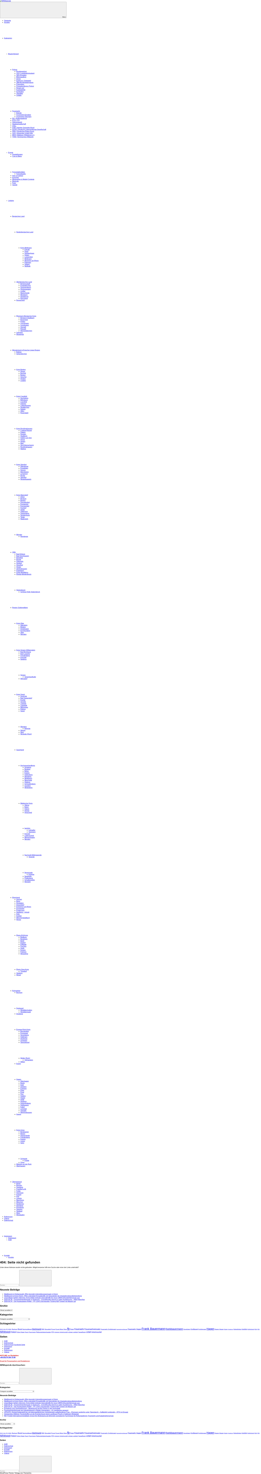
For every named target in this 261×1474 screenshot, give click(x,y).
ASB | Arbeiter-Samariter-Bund (23, 128)
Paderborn (20, 570)
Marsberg (27, 776)
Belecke (27, 728)
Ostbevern (24, 511)
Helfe (22, 1099)
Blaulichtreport (13, 54)
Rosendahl (24, 413)
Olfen (22, 411)
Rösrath (23, 329)
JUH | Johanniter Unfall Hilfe (22, 133)
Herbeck (23, 1101)
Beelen (23, 500)
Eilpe (22, 1090)
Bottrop (19, 352)
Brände (19, 113)
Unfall (88, 1332)
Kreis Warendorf (22, 495)
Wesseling (24, 954)
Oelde (22, 510)
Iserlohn (27, 828)
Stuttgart (19, 1211)
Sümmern (32, 832)
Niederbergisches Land (24, 232)
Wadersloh (24, 519)
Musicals (15, 181)
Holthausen (24, 1105)
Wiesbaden (20, 1215)
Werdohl (27, 882)
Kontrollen (20, 92)
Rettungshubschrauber (43, 1332)
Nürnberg (19, 1206)
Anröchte (23, 696)
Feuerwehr (16, 111)
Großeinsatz (202, 1329)
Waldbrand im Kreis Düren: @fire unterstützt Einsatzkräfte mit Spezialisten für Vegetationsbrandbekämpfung (43, 1296)
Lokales (11, 200)
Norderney (20, 1204)
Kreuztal (23, 657)
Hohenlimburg (25, 1103)
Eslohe (27, 773)
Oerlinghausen (21, 569)
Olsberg (27, 782)
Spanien (19, 1209)
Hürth (22, 948)
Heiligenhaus (29, 253)
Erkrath (27, 250)
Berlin (18, 1183)
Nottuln (23, 409)
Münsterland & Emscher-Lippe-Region (26, 350)
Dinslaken (20, 903)
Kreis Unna (20, 1130)
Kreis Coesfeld (21, 396)
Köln (18, 914)
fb (68, 1328)
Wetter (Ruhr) (25, 1058)
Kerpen (23, 950)
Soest (22, 711)
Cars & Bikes (17, 156)
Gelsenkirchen (21, 354)
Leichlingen (24, 323)
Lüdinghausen (25, 405)
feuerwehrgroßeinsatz (121, 1329)
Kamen (23, 1139)
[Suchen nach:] (9, 1285)
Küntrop (31, 874)
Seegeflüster (82, 1332)
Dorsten (23, 434)
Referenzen (8, 1217)
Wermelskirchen (26, 331)
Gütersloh (19, 561)
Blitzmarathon (21, 77)
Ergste (26, 1160)
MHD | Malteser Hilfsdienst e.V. (23, 135)
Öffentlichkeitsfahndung (24, 82)
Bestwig (27, 769)
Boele (22, 1083)
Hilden (26, 255)
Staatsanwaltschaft (19, 124)
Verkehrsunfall (96, 1332)
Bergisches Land (18, 216)
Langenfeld (28, 257)
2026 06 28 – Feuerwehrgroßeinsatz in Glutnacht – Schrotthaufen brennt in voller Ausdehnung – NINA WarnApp (44, 1299)
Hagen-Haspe (219, 1329)
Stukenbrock (20, 590)
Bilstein (23, 627)
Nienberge (24, 536)
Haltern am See (26, 438)
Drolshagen (24, 629)
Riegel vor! (20, 88)
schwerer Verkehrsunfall (61, 1332)
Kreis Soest (20, 694)
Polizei (14, 69)
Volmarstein (28, 1060)
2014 (4, 1329)
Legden (23, 380)
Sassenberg (24, 513)
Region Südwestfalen (20, 607)
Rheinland (16, 897)
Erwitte (22, 700)
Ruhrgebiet (16, 991)
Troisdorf (23, 971)
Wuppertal (20, 334)
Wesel (18, 975)
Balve (26, 807)
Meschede (28, 780)
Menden (27, 839)
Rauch (27, 1332)
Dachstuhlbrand (27, 1329)
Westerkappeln (25, 479)
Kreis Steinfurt (21, 464)
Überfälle (19, 93)
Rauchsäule (32, 1332)
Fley (22, 1094)
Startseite (7, 20)
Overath (23, 327)
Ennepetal (24, 1033)
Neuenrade (28, 872)
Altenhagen (24, 1081)
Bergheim (23, 939)
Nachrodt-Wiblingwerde (33, 855)
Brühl (22, 941)
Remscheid (20, 300)
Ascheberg (24, 398)
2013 (1, 1329)
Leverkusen (24, 325)
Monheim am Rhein (31, 261)
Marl (22, 443)
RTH (52, 1332)
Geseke (23, 702)
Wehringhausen (26, 1112)
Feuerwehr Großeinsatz (108, 1329)
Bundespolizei (21, 71)
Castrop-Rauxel (26, 430)
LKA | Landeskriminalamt (25, 73)
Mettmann (28, 259)
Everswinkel (24, 506)
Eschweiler (20, 908)
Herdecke (23, 1039)
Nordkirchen (24, 407)
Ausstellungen (17, 154)
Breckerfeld (24, 1031)
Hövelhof (19, 565)
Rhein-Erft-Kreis (22, 935)
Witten (22, 1062)
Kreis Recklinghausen (24, 428)
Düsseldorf (20, 905)
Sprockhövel (24, 1042)
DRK (42, 1329)
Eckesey (23, 1088)
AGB (10, 1240)
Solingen (19, 332)
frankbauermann (174, 1329)
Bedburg (23, 937)
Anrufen (7, 22)
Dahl (22, 1085)
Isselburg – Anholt (22, 912)
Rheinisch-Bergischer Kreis (26, 316)
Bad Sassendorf (26, 698)
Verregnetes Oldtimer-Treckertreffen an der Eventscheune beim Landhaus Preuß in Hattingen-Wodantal (41, 1414)
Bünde (18, 559)
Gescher (23, 377)
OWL (14, 552)
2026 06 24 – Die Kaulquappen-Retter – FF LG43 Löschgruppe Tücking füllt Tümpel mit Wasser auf (40, 1301)
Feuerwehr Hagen (134, 1329)
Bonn (18, 901)
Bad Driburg (20, 554)
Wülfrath (27, 266)
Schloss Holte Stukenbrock (30, 592)
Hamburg (19, 1187)
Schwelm (23, 1040)
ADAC (10, 1329)
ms (258, 1329)
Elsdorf (22, 943)
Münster (19, 535)
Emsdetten (24, 468)
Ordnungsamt (17, 122)
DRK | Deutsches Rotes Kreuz (23, 131)
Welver (22, 730)
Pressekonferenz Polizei (25, 86)
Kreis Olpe (20, 623)
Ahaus (22, 371)
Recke (22, 475)
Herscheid (28, 812)
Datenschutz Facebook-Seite (14, 1345)
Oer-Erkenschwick (27, 445)
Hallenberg (28, 775)
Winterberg (28, 787)
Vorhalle (23, 1111)
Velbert (27, 264)
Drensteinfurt (25, 502)
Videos (6, 1218)
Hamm (18, 1114)
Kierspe (27, 834)
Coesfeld (23, 402)
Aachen (19, 899)
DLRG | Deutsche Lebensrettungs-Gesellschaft (29, 129)
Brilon (26, 771)
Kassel (18, 1195)
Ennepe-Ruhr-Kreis (23, 1029)
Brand (20, 1329)
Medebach (28, 778)
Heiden (23, 379)
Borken (23, 375)
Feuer (72, 1329)
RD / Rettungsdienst (19, 118)
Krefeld (19, 916)
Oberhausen (20, 1166)
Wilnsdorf (23, 679)
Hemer (26, 811)
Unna (22, 1162)
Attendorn (23, 625)
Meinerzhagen (29, 837)
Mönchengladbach (23, 918)
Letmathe (32, 830)
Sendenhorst (25, 515)
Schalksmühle (29, 880)
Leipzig (19, 1198)
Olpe (22, 632)
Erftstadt (23, 944)
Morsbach (24, 295)
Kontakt (7, 1255)
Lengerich (24, 474)
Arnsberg (27, 767)
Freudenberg (25, 655)
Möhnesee (24, 707)
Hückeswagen (25, 289)
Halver (26, 809)
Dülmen (23, 404)
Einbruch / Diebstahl (23, 81)
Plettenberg (28, 878)
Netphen (23, 659)
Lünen (22, 1141)
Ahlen (22, 497)
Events (10, 152)
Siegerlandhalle (30, 677)
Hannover (19, 1193)
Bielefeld (19, 558)
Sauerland (20, 750)
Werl (22, 732)
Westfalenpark (25, 1012)
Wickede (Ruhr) (26, 734)
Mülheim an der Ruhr (24, 1164)
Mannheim (20, 1200)
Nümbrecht (24, 296)
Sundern (27, 786)
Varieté (14, 185)
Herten (22, 441)
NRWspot (5, 1331)
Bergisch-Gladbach (27, 318)
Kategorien (8, 38)
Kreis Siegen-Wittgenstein (25, 650)
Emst (22, 1092)
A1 (7, 1329)
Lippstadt (23, 705)
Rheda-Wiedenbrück (23, 574)
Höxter (18, 567)
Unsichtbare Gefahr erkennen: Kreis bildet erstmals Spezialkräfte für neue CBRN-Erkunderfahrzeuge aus (42, 1298)
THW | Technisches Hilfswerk (22, 137)
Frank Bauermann (153, 1328)
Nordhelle (28, 876)
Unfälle (19, 95)
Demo (18, 79)
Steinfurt (23, 477)
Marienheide (24, 293)
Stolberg (19, 973)
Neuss (18, 919)
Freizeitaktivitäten (18, 172)
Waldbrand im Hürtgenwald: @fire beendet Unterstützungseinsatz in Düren (31, 1294)
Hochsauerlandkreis (27, 765)
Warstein (23, 727)
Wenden (23, 634)
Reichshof (24, 298)
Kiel (17, 1196)
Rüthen (23, 709)
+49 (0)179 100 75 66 (7, 1357)
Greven (23, 470)
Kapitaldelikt (20, 90)
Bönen (22, 1134)
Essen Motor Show (61, 1329)
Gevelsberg (24, 1035)
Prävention (20, 84)
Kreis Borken (21, 369)
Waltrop (23, 449)
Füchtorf (23, 508)
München (19, 1202)
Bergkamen (24, 1132)
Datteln (23, 432)
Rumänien (20, 1207)
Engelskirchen (25, 285)
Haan (26, 251)
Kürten (22, 321)
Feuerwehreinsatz (92, 1329)
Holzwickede (25, 1135)
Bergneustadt (25, 284)
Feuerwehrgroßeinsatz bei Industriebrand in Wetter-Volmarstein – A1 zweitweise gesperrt (36, 1410)
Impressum (8, 1236)
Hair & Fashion (17, 176)
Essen (18, 1064)
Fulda (18, 1191)
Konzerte (15, 177)
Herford (19, 563)
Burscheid (24, 320)
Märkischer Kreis (26, 803)
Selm (22, 1143)
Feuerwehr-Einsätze (23, 115)
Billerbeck (24, 400)
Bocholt (23, 373)
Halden (23, 1096)
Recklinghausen (26, 447)
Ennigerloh (24, 504)
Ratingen (27, 262)
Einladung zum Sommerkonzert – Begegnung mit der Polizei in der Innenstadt (32, 1408)
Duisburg (19, 1014)
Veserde (32, 857)
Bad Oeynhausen (22, 556)
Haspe (22, 1098)
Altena (26, 805)
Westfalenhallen (26, 1010)
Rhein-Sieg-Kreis (22, 969)
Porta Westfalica (22, 572)
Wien (18, 1213)
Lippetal (23, 704)
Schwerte (23, 1159)
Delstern (23, 1087)
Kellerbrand (251, 1329)
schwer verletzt (73, 1332)
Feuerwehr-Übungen (23, 116)
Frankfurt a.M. (21, 1189)
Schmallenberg (29, 784)
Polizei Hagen (20, 1332)
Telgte (22, 517)
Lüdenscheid (29, 836)
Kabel (22, 1107)
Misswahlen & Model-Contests (23, 179)
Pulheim (23, 952)
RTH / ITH (16, 120)
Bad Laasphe (25, 654)
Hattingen (23, 1037)
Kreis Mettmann (26, 248)
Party (14, 183)
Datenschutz (8, 1220)
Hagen (18, 1079)
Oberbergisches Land (24, 282)
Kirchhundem (25, 631)
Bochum (19, 992)
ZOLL (14, 126)
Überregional (17, 1182)
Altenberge (24, 466)
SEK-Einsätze (21, 75)
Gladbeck (23, 436)
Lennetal (23, 1109)
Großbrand (194, 1329)
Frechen (23, 946)
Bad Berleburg (25, 652)
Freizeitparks (21, 174)
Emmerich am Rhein (23, 907)
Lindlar (22, 291)
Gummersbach (25, 287)
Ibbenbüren (24, 472)
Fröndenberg (25, 1137)
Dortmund (19, 1008)
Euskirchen (20, 910)
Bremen (19, 1185)
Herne (22, 440)
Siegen (23, 675)
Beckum (23, 499)
